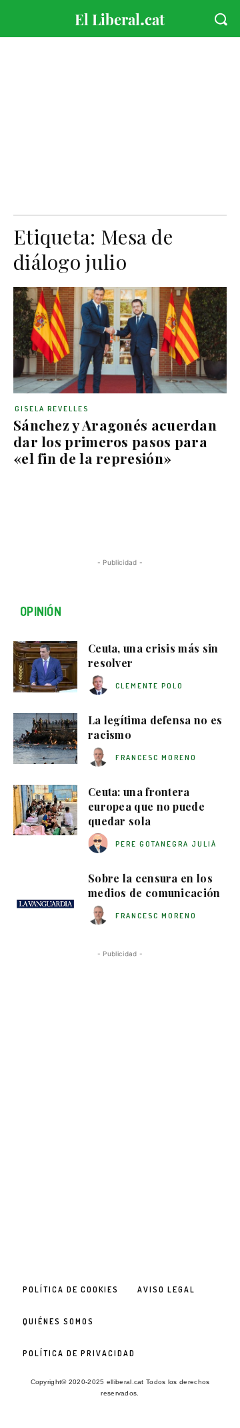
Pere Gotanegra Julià (166, 844)
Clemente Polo (149, 685)
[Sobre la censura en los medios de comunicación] (45, 896)
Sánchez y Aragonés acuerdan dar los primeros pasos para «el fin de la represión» (115, 441)
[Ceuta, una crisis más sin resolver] (45, 666)
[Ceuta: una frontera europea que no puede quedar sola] (45, 810)
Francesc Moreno (156, 757)
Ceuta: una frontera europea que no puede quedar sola (146, 807)
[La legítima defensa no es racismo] (45, 738)
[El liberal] (120, 16)
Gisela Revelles (52, 408)
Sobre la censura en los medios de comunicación (154, 885)
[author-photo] (100, 685)
